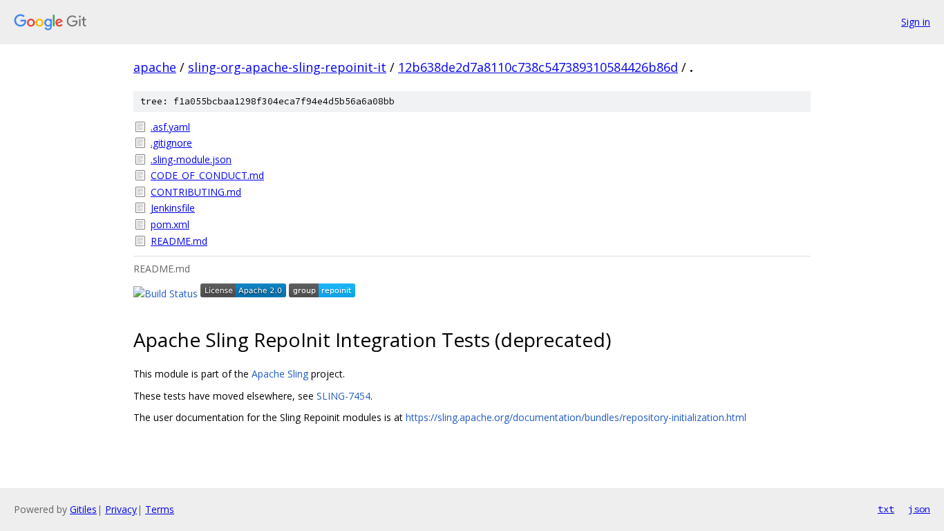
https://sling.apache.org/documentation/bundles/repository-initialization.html (576, 417)
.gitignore (171, 142)
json (919, 509)
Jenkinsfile (173, 207)
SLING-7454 (343, 395)
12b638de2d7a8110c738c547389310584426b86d (538, 67)
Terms (159, 509)
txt (886, 509)
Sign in (915, 21)
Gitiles (83, 509)
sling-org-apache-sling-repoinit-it (287, 67)
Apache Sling (280, 373)
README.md (179, 241)
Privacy (121, 509)
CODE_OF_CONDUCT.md (207, 175)
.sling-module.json (191, 159)
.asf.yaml (170, 126)
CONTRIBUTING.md (196, 191)
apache (154, 67)
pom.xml (170, 224)
